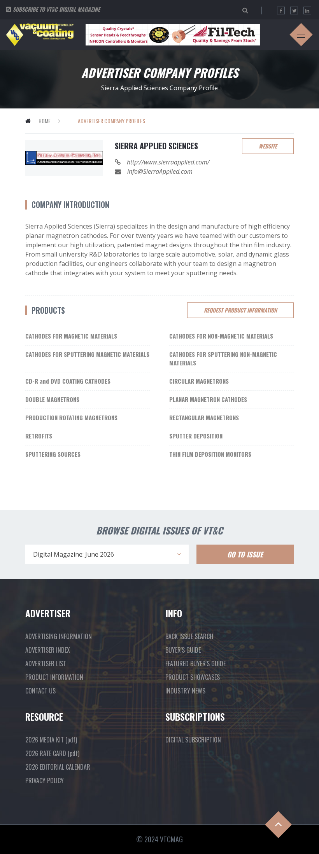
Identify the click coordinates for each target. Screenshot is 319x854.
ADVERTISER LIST (45, 663)
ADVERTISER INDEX (47, 650)
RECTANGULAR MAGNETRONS (204, 417)
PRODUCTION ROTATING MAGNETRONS (71, 417)
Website (268, 146)
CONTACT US (40, 690)
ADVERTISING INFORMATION (58, 636)
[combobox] (107, 554)
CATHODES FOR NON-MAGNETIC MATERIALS (221, 336)
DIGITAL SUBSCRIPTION (193, 739)
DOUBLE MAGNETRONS (52, 399)
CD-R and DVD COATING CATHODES (67, 381)
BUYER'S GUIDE (183, 650)
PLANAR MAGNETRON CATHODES (208, 399)
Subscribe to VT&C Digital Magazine (56, 9)
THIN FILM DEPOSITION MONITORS (210, 454)
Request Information (240, 310)
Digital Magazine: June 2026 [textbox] (73, 554)
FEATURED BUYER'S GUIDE (195, 663)
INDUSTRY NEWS (185, 690)
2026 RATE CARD (52, 753)
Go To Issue (245, 554)
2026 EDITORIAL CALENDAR (57, 767)
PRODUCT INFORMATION (54, 677)
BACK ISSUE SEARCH (189, 636)
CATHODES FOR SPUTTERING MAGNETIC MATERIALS (87, 354)
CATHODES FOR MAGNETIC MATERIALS (71, 336)
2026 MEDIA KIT (51, 739)
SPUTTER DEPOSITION (196, 435)
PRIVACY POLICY (44, 780)
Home (45, 121)
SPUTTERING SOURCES (53, 454)
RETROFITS (38, 435)
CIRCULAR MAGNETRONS (199, 381)
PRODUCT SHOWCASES (192, 677)
